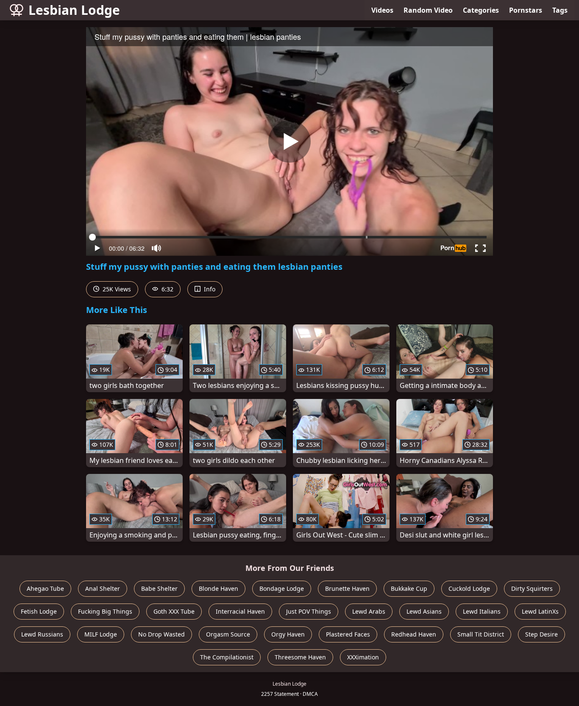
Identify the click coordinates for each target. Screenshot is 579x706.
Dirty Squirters (532, 588)
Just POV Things (308, 611)
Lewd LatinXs (540, 611)
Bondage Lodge (281, 588)
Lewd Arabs (368, 611)
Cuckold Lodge (469, 588)
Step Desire (541, 634)
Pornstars (525, 10)
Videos (382, 10)
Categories (481, 10)
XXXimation (363, 657)
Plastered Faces (348, 634)
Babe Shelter (159, 588)
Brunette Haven (347, 588)
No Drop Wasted (161, 634)
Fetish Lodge (39, 611)
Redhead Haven (413, 634)
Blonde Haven (218, 588)
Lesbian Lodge (74, 10)
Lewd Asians (424, 611)
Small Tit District (480, 634)
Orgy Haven (288, 634)
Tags (560, 10)
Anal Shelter (102, 588)
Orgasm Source (228, 634)
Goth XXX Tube (174, 611)
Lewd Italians (482, 611)
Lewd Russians (42, 634)
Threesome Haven (300, 657)
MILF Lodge (100, 634)
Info (208, 289)
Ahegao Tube (45, 588)
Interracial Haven (240, 611)
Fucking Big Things (105, 611)
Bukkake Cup (409, 588)
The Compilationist (226, 657)
